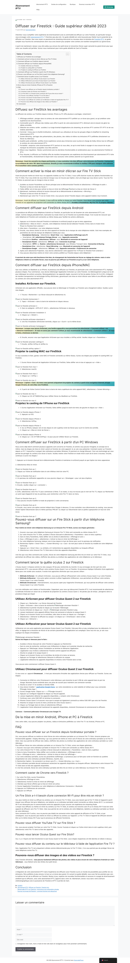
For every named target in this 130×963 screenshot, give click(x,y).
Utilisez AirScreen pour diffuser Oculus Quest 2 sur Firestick (38, 78)
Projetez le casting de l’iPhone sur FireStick (33, 70)
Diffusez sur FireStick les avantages (29, 57)
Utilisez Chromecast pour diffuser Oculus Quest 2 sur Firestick (39, 82)
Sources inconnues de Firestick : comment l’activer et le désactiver (37, 891)
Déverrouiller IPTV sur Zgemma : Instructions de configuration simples (38, 889)
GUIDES (20, 885)
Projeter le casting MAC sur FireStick (31, 68)
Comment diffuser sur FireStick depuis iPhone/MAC (34, 63)
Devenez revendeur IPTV (87, 4)
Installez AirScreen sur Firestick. (30, 65)
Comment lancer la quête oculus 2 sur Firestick (33, 76)
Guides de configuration (58, 4)
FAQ (19, 87)
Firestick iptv (45, 887)
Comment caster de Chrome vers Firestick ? (33, 91)
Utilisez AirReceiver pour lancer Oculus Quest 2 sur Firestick (38, 80)
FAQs (38, 9)
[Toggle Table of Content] (67, 54)
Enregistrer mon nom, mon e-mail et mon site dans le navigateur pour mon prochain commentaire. (52, 944)
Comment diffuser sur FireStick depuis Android (33, 61)
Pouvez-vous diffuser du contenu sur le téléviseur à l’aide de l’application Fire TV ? (45, 99)
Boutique (73, 4)
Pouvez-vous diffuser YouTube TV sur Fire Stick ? (35, 95)
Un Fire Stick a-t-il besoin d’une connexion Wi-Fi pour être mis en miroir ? (42, 93)
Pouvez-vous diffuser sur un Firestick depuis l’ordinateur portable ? (40, 89)
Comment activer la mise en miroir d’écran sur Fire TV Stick (37, 59)
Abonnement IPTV (42, 4)
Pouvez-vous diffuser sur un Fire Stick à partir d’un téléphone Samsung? (41, 74)
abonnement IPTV (23, 887)
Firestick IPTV (99, 39)
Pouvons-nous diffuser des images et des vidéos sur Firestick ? (39, 101)
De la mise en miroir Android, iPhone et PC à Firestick (35, 85)
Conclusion (22, 104)
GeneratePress (78, 960)
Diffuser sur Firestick (35, 887)
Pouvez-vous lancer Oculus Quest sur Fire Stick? (35, 97)
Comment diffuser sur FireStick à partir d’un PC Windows (36, 72)
